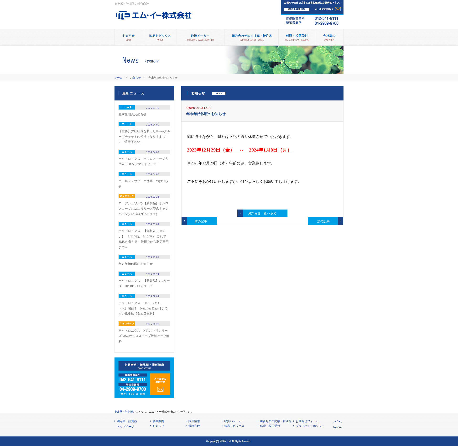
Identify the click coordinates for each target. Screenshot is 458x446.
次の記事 (323, 221)
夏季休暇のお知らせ (132, 114)
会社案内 (329, 37)
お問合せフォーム (307, 421)
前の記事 (201, 221)
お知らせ (135, 77)
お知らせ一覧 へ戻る (262, 213)
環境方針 (194, 426)
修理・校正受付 (296, 37)
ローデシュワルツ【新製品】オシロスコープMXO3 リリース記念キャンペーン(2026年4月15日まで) (143, 208)
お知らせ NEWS (128, 37)
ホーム (118, 77)
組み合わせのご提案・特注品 (251, 37)
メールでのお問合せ (160, 384)
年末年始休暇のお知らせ (136, 264)
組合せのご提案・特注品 (275, 421)
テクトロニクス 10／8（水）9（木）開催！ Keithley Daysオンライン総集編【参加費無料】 (143, 308)
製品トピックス (160, 37)
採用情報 (194, 421)
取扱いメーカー (234, 421)
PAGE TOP (337, 425)
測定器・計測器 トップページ (127, 424)
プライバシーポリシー (310, 426)
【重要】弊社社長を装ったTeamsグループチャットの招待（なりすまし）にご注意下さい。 (144, 136)
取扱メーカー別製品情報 (200, 37)
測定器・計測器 (123, 411)
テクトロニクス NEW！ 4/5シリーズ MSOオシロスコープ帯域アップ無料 (144, 336)
